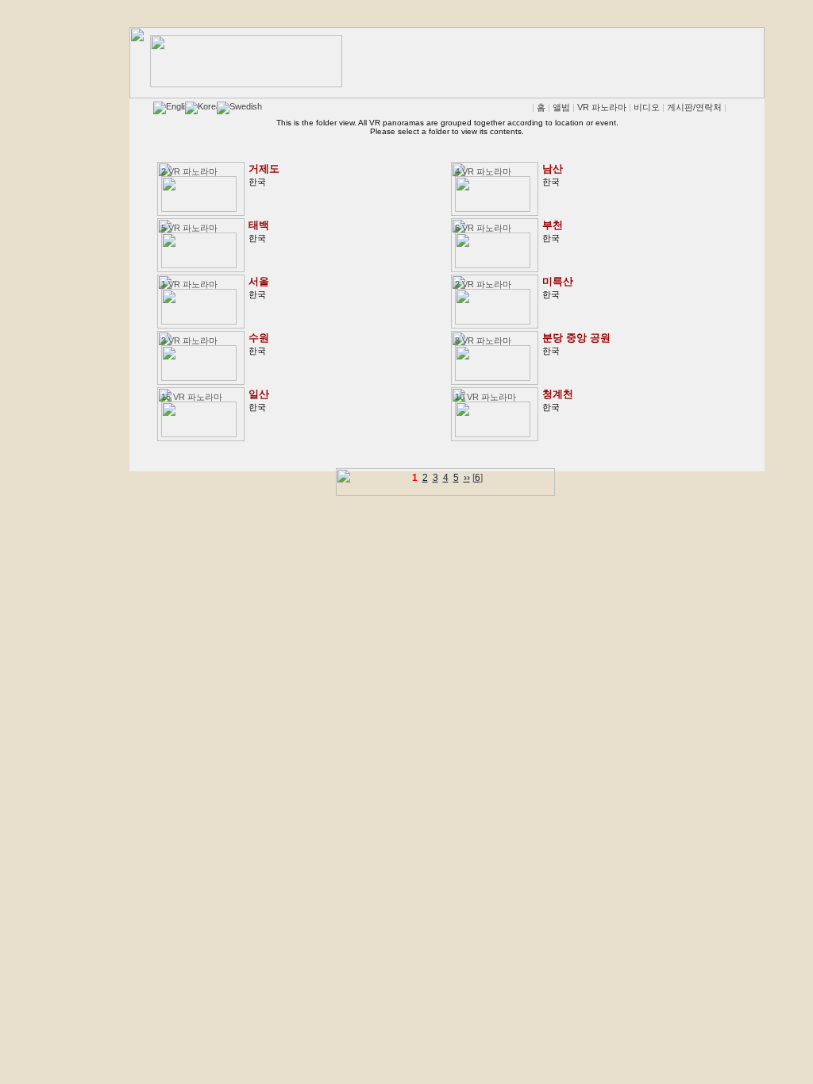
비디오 (646, 107)
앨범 (561, 107)
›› (467, 477)
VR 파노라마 (602, 107)
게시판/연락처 (694, 107)
